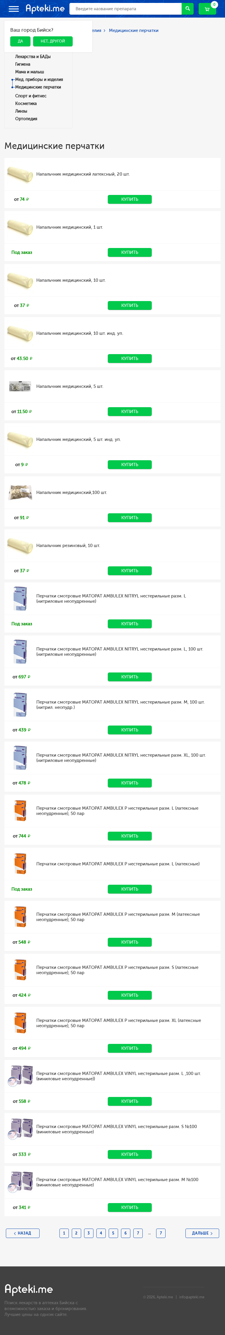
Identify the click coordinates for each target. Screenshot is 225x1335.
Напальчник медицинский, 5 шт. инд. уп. (78, 439)
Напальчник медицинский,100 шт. (71, 492)
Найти (188, 9)
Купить (129, 199)
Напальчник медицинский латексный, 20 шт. (83, 174)
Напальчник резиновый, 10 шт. (68, 545)
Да (15, 50)
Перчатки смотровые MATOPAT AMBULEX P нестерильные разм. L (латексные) (118, 864)
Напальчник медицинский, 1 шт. (69, 227)
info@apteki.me (191, 1297)
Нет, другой (48, 50)
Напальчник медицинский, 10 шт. (71, 280)
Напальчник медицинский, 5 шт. (69, 386)
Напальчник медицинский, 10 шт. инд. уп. (79, 333)
